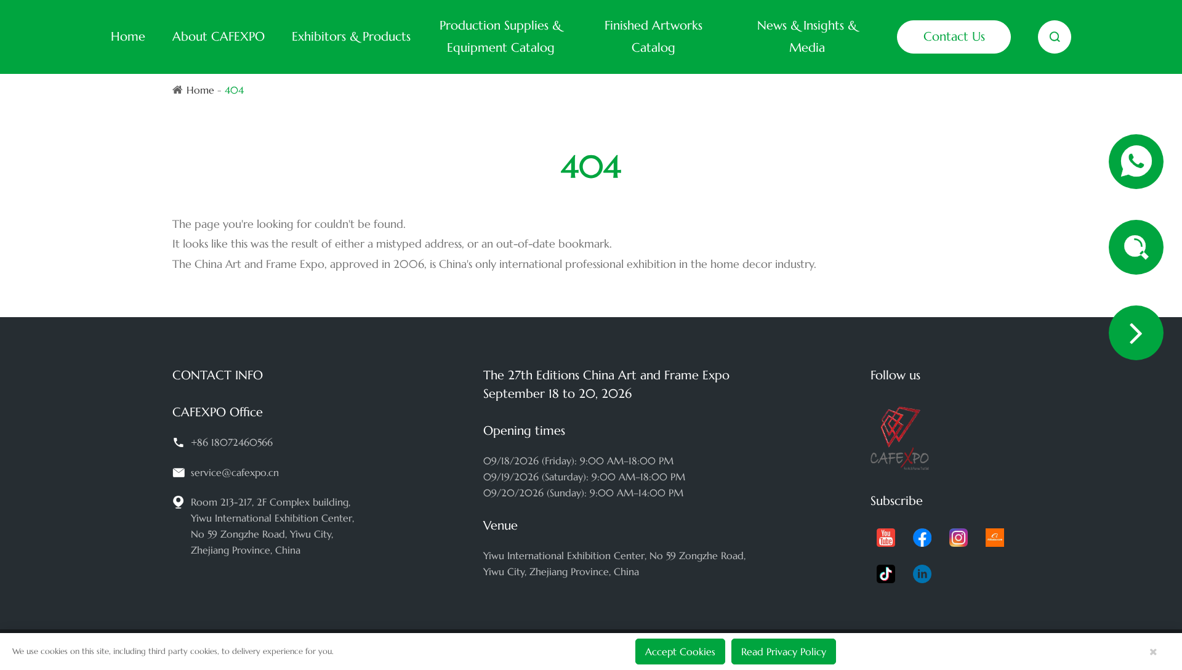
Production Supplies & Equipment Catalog (500, 36)
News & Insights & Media (807, 36)
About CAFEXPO (218, 36)
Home (128, 36)
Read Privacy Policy (783, 651)
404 (234, 90)
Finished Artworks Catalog (653, 36)
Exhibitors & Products (351, 36)
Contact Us (954, 36)
